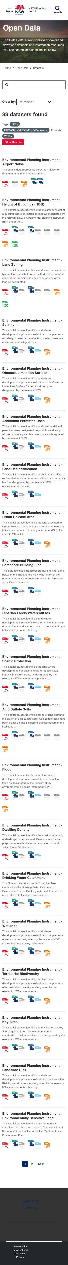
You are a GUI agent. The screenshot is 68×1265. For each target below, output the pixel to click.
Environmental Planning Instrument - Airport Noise (32, 161)
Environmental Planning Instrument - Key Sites (32, 1019)
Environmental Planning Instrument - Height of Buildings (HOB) (32, 201)
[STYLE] (39, 228)
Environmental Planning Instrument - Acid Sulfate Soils (32, 706)
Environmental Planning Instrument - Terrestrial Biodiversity (32, 971)
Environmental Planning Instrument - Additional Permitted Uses (32, 418)
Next (41, 1164)
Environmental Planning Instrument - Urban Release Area (32, 514)
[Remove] (17, 124)
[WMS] (34, 180)
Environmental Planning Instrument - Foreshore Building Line (32, 562)
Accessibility (20, 1246)
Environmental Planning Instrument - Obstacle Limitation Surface (32, 370)
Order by (8, 101)
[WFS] (40, 180)
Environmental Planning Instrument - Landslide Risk (32, 1067)
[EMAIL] (58, 228)
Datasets (38, 68)
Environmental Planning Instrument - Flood (32, 767)
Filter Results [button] (13, 142)
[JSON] (25, 180)
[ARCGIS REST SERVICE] (16, 180)
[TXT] (39, 348)
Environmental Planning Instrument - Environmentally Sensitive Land (32, 1115)
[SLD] (48, 228)
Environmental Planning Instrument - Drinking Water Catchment (32, 875)
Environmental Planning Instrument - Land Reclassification (32, 466)
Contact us (30, 1207)
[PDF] (6, 180)
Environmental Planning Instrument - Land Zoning (32, 262)
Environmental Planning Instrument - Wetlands (32, 923)
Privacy (20, 1257)
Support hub (30, 1201)
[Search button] (6, 84)
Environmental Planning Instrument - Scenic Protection (32, 658)
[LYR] (39, 288)
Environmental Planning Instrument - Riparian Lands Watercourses (32, 610)
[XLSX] (16, 240)
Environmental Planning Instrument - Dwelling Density (32, 827)
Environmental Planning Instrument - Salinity (32, 322)
